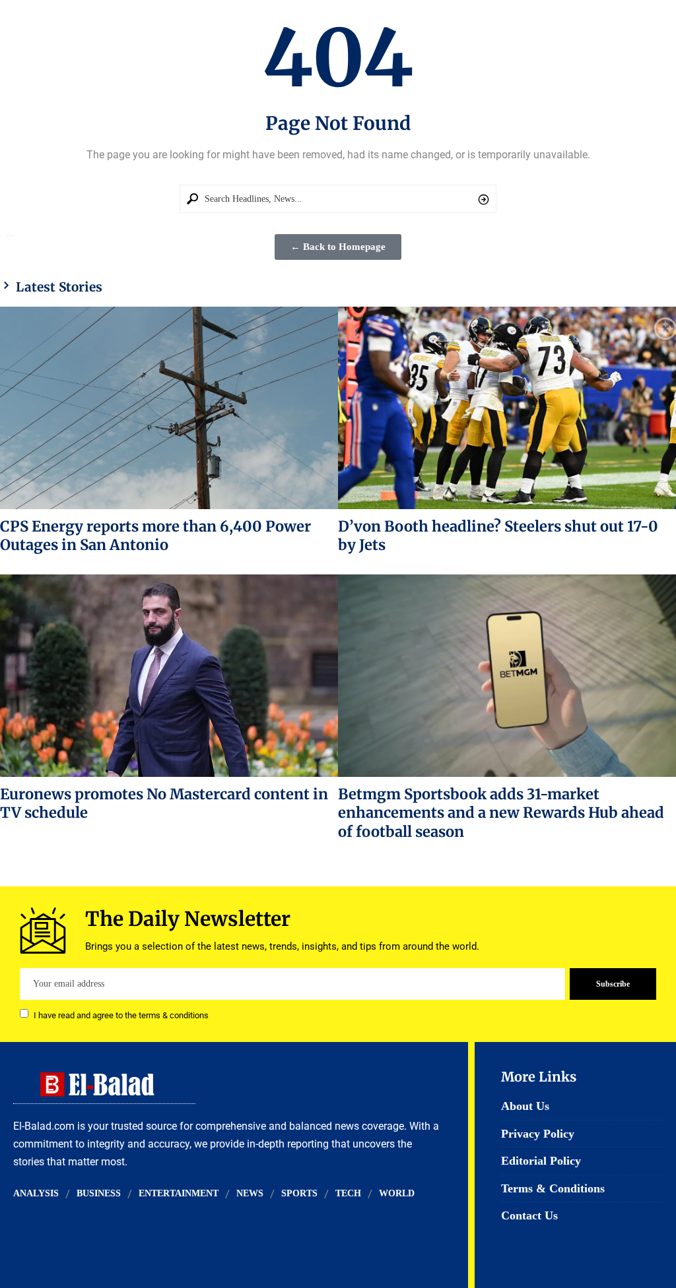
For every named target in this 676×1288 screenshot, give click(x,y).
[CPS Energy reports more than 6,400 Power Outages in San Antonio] (169, 408)
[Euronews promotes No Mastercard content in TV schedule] (169, 675)
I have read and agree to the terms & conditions (121, 1015)
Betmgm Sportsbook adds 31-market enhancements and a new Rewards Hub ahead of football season (501, 813)
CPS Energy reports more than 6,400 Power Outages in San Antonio (155, 535)
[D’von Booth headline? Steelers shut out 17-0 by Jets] (507, 408)
